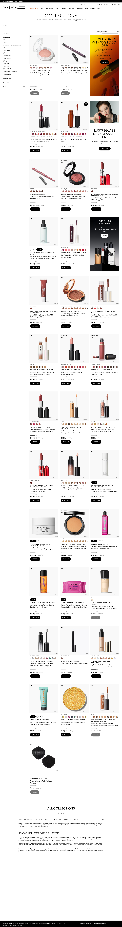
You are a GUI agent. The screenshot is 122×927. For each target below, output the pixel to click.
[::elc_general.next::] (87, 67)
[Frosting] (98, 308)
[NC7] (92, 600)
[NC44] (116, 717)
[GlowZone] (48, 67)
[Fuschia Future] (47, 658)
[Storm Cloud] (69, 67)
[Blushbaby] (72, 191)
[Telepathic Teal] (50, 658)
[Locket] (66, 717)
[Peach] (92, 424)
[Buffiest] (111, 367)
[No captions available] (104, 244)
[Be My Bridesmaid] (63, 367)
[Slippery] (66, 250)
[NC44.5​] (75, 541)
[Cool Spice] (31, 191)
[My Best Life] (66, 367)
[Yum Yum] (69, 250)
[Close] (119, 924)
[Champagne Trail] (55, 658)
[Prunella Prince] (63, 67)
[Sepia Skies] (45, 67)
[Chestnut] (42, 191)
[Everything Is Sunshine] (38, 658)
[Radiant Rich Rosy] (63, 308)
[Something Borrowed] (105, 367)
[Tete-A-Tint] (75, 483)
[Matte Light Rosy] (80, 308)
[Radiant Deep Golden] (83, 308)
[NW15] (77, 424)
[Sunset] (31, 367)
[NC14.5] (75, 424)
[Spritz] (95, 308)
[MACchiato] (37, 191)
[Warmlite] (42, 367)
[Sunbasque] (77, 191)
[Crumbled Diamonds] (41, 658)
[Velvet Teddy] (94, 367)
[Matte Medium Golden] (75, 308)
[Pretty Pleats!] (97, 367)
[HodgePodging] (66, 67)
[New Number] (75, 67)
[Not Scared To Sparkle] (44, 658)
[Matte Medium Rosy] (69, 308)
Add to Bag (35, 150)
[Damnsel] (31, 308)
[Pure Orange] (106, 424)
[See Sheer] (66, 134)
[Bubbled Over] (103, 658)
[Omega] (66, 483)
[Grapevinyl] (72, 134)
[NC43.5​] (69, 541)
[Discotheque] (80, 717)
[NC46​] (83, 541)
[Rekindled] (114, 367)
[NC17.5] (102, 717)
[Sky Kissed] (31, 67)
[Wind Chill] (37, 67)
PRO (86, 8)
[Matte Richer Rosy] (72, 308)
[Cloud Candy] (40, 67)
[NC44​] (72, 541)
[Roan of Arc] (92, 191)
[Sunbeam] (40, 367)
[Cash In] (75, 717)
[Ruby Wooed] (75, 191)
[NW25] (72, 424)
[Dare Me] (40, 424)
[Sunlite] (45, 367)
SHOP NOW (105, 62)
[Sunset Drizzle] (34, 67)
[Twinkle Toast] (83, 67)
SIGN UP (105, 235)
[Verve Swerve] (31, 424)
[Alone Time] (47, 134)
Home (4, 25)
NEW (42, 8)
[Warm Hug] (102, 367)
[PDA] (55, 134)
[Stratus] (51, 67)
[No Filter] (69, 191)
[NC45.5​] (80, 541)
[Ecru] (86, 67)
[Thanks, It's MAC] (50, 134)
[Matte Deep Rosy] (77, 308)
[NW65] (108, 717)
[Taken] (116, 367)
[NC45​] (77, 541)
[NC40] (66, 424)
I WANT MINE (104, 148)
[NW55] (97, 717)
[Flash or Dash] (36, 658)
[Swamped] (77, 67)
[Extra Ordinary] (112, 658)
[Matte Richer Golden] (86, 308)
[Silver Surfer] (33, 658)
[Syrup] (40, 191)
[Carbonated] (80, 250)
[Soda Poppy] (83, 134)
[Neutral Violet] (101, 424)
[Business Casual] (44, 134)
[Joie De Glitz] (86, 717)
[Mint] (103, 424)
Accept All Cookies (100, 923)
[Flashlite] (37, 367)
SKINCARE (71, 8)
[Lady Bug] (36, 134)
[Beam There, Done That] (33, 134)
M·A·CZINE (80, 8)
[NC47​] (86, 541)
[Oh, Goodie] (38, 134)
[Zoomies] (86, 134)
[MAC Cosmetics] (14, 7)
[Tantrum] (83, 250)
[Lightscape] (92, 658)
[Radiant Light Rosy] (66, 308)
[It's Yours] (41, 134)
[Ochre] (95, 424)
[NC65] (69, 424)
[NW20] (105, 717)
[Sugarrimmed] (75, 250)
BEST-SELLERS (50, 8)
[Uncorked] (80, 483)
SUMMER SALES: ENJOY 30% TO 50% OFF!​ (13, 1)
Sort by (98, 31)
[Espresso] (72, 483)
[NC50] (94, 717)
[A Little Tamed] (99, 367)
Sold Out (34, 93)
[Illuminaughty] (72, 717)
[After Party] (69, 717)
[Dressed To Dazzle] (72, 250)
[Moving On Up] (75, 367)
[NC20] (63, 424)
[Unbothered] (37, 424)
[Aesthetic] (92, 308)
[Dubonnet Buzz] (72, 367)
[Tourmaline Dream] (52, 658)
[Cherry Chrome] (101, 658)
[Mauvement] (86, 250)
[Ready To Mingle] (86, 367)
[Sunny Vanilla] (52, 134)
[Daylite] (34, 367)
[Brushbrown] (62, 658)
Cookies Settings (85, 923)
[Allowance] (63, 717)
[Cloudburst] (42, 67)
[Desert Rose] (86, 191)
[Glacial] (98, 658)
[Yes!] (77, 250)
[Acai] (34, 191)
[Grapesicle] (63, 250)
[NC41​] (63, 541)
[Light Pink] (98, 424)
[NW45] (111, 717)
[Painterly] (63, 483)
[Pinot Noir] (77, 483)
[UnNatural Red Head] (31, 483)
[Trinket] (77, 134)
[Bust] (77, 717)
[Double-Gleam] (95, 658)
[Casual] (101, 308)
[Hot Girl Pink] (34, 424)
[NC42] (66, 541)
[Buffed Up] (86, 483)
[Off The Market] (69, 367)
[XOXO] (75, 134)
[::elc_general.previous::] (61, 67)
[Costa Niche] (72, 67)
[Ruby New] (80, 367)
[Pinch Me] (66, 191)
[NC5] (83, 424)
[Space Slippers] (106, 658)
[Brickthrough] (77, 367)
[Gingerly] (80, 191)
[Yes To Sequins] (83, 717)
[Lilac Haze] (115, 658)
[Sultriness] (83, 367)
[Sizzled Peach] (63, 134)
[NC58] (86, 424)
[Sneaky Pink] (80, 134)
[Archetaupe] (80, 67)
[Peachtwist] (83, 191)
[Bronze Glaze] (109, 658)
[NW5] (80, 424)
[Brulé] (69, 483)
